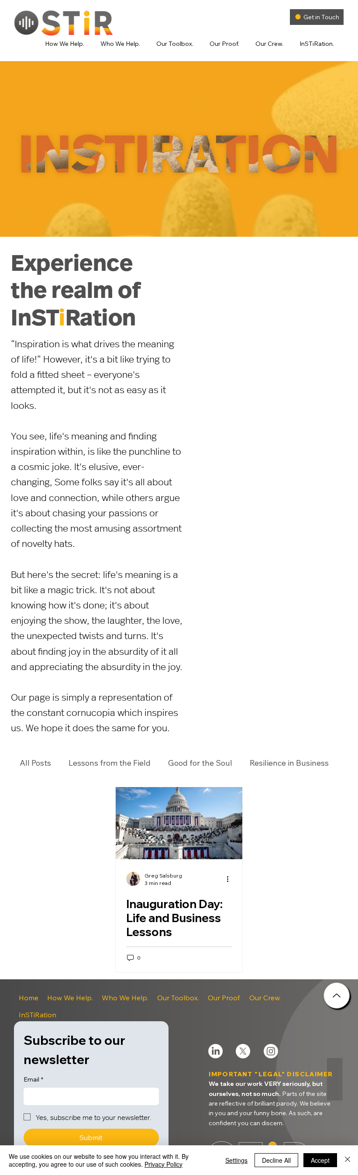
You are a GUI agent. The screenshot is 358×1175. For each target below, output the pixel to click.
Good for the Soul (200, 763)
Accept (320, 1160)
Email (33, 1079)
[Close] (337, 995)
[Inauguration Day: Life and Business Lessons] (179, 823)
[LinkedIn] (215, 1051)
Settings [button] (236, 1160)
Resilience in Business (289, 763)
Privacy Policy (163, 1164)
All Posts (35, 763)
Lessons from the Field (110, 763)
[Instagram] (271, 1051)
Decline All (276, 1160)
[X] (243, 1051)
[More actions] (230, 879)
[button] (67, 43)
